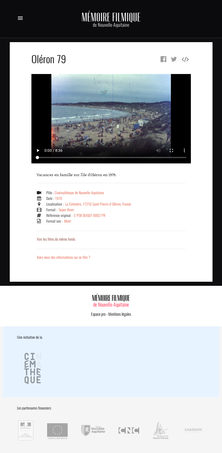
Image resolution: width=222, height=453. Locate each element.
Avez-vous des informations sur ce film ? (63, 257)
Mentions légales (119, 314)
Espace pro (98, 314)
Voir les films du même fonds (56, 239)
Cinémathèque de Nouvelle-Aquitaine (79, 192)
